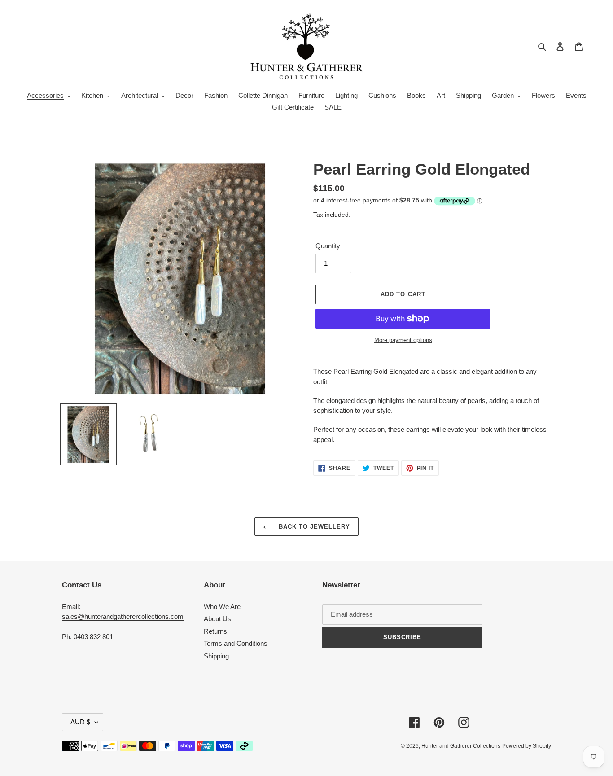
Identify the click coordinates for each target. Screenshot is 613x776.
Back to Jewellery (313, 526)
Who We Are (222, 606)
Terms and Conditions (235, 643)
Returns (215, 631)
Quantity (327, 246)
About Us (217, 619)
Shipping (216, 656)
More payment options (403, 340)
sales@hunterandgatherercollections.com (123, 616)
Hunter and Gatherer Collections (460, 746)
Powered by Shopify (526, 746)
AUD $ (80, 722)
